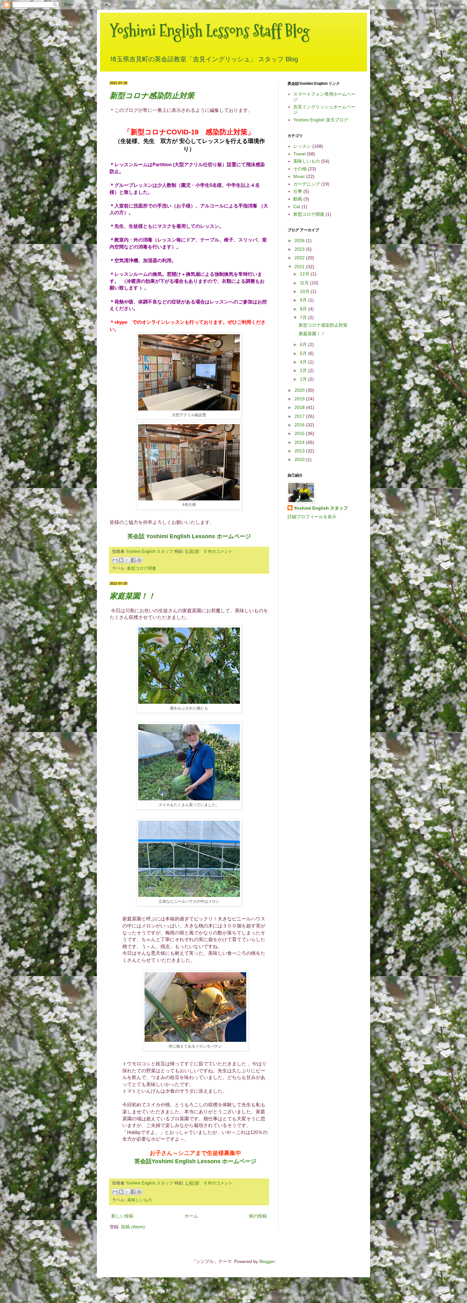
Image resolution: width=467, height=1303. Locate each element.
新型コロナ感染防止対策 (152, 95)
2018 (300, 407)
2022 (300, 257)
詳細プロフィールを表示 (312, 516)
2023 (300, 249)
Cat (296, 206)
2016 (300, 424)
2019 (300, 398)
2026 (300, 240)
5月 (304, 353)
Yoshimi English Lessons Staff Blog (210, 31)
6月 (304, 344)
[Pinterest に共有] (139, 560)
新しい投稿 (122, 1215)
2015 (300, 433)
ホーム (191, 1215)
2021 (300, 266)
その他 (300, 168)
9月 (304, 299)
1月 (304, 379)
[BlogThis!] (121, 560)
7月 (304, 317)
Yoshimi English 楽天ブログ (320, 119)
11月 (305, 282)
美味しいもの (139, 1200)
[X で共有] (127, 560)
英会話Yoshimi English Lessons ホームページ (195, 1161)
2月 (304, 370)
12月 (305, 273)
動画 (297, 198)
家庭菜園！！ (132, 596)
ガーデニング (306, 184)
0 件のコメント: (219, 551)
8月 (304, 308)
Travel (299, 153)
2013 (300, 450)
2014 (300, 442)
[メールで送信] (115, 560)
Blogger (266, 1261)
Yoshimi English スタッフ (321, 508)
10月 (305, 291)
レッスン (302, 146)
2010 (300, 459)
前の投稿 (258, 1215)
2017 (300, 416)
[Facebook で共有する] (133, 560)
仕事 (297, 191)
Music (299, 176)
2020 (300, 390)
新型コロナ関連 (141, 568)
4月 (304, 361)
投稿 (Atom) (133, 1226)
